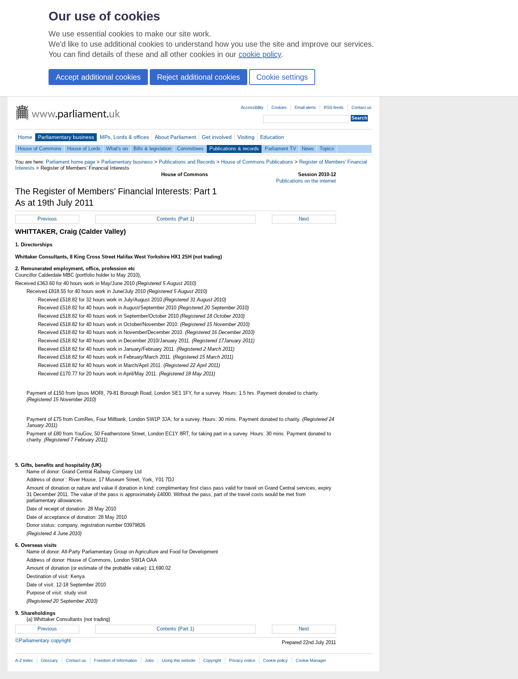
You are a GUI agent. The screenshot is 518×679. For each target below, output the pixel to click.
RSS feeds (334, 107)
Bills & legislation (152, 148)
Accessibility (252, 107)
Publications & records (234, 148)
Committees (190, 148)
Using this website (178, 660)
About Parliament (175, 137)
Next (304, 219)
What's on (117, 148)
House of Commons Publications (257, 162)
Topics (327, 148)
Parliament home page (70, 162)
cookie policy (260, 54)
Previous (47, 219)
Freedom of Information (115, 660)
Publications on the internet (306, 181)
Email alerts (305, 107)
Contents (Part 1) (175, 219)
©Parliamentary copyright (43, 640)
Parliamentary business (66, 137)
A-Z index (24, 660)
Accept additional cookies (98, 77)
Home (25, 137)
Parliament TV (280, 148)
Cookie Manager (311, 660)
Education (272, 137)
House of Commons (39, 148)
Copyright (212, 660)
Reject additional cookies (198, 77)
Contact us (362, 107)
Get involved (217, 137)
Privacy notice (242, 660)
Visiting (245, 137)
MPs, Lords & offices (124, 137)
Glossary (49, 660)
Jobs (149, 660)
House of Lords (83, 148)
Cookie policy (275, 660)
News (308, 148)
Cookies (279, 107)
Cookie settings (282, 77)
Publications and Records (187, 162)
